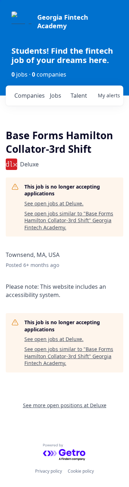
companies (29, 95)
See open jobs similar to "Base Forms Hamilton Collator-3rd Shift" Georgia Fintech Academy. (68, 220)
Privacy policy (48, 471)
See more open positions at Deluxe (64, 405)
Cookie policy (81, 471)
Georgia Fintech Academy (62, 21)
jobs (55, 95)
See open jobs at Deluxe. (53, 203)
